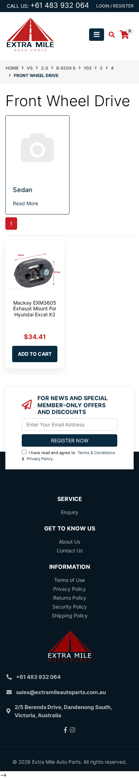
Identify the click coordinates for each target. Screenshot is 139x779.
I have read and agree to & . (68, 455)
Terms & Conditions (96, 452)
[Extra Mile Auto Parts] (30, 34)
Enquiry (69, 512)
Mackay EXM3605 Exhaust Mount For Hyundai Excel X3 (34, 309)
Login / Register (115, 6)
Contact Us (70, 551)
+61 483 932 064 (59, 5)
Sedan (22, 190)
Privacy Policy (40, 458)
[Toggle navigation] (96, 34)
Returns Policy (69, 598)
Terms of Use (69, 580)
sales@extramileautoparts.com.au (61, 692)
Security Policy (69, 607)
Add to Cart (35, 354)
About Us (69, 542)
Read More (25, 203)
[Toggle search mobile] (109, 35)
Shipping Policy (70, 615)
